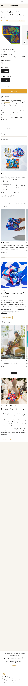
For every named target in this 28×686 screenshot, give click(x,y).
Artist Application (6, 317)
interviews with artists (8, 311)
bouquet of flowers (17, 188)
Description (6, 96)
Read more (3, 252)
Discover (14, 665)
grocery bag (4, 197)
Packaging (3, 134)
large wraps (6, 193)
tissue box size (18, 181)
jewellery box (6, 181)
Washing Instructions (6, 129)
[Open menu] (1, 5)
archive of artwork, (16, 309)
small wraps (6, 177)
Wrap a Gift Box (5, 242)
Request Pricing (6, 439)
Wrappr (3, 9)
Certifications (4, 139)
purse (10, 197)
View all (14, 373)
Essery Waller (5, 361)
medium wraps (7, 184)
